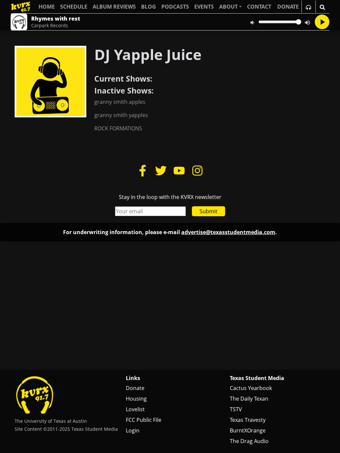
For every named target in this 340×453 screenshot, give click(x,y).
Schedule (73, 6)
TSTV (236, 409)
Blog (148, 6)
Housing (136, 398)
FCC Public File (143, 419)
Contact (259, 6)
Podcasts (175, 6)
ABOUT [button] (228, 6)
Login (132, 430)
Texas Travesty (248, 419)
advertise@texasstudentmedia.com (228, 232)
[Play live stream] (322, 22)
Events (204, 6)
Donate (135, 388)
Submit (208, 211)
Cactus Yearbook (251, 388)
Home (47, 6)
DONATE (288, 6)
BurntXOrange (248, 430)
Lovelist (135, 409)
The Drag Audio (249, 441)
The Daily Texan (249, 398)
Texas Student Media (257, 378)
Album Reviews (114, 6)
